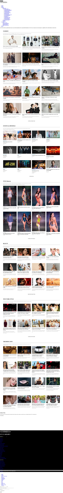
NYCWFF (4, 20)
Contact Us (1, 469)
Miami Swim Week (6, 13)
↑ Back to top (1, 471)
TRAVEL (1, 453)
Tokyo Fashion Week (6, 18)
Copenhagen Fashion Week (7, 10)
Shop (2, 26)
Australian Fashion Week (7, 9)
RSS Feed (1, 467)
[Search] (0, 3)
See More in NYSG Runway (31, 238)
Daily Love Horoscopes (5, 23)
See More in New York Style (31, 336)
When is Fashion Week (2, 464)
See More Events (31, 176)
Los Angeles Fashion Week (7, 12)
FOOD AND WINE (2, 457)
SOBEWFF (4, 21)
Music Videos (1, 448)
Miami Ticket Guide (2, 463)
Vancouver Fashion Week (7, 19)
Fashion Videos (2, 447)
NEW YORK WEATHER (3, 458)
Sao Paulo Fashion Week (7, 17)
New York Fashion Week (7, 15)
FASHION (1, 438)
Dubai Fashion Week (6, 11)
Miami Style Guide (2, 462)
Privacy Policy (1, 468)
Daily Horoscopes (5, 22)
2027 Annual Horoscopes (6, 25)
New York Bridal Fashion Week (8, 14)
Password (1, 489)
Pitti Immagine (6, 16)
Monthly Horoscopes (5, 24)
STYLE (1, 442)
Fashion (2, 5)
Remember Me (2, 490)
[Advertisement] (31, 424)
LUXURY (1, 452)
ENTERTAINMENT (2, 443)
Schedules (2, 7)
